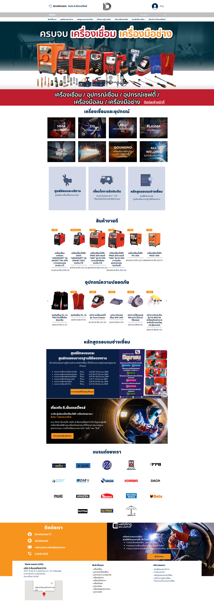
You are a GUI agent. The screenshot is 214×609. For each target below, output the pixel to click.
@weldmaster (41, 540)
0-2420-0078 (41, 553)
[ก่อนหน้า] (13, 63)
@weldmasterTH (43, 534)
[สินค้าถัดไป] (166, 300)
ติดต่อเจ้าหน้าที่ (154, 102)
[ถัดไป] (200, 63)
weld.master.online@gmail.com (50, 547)
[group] (107, 250)
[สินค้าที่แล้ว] (47, 300)
